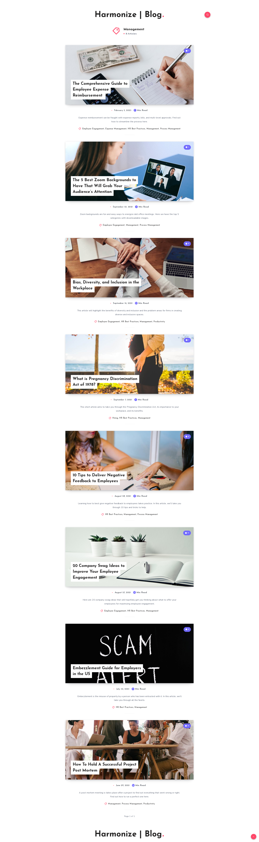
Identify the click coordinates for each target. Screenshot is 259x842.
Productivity (159, 322)
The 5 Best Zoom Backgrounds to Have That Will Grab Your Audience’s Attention (104, 186)
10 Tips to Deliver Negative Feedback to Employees (99, 478)
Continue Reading (181, 96)
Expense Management (116, 129)
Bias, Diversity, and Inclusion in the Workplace (106, 285)
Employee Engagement (93, 129)
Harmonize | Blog (128, 15)
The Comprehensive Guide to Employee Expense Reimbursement (100, 90)
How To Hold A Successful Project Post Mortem (104, 767)
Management (152, 129)
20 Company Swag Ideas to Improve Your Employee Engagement (99, 572)
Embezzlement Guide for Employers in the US (107, 671)
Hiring (115, 418)
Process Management (170, 129)
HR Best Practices (136, 129)
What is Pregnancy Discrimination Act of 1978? (105, 382)
